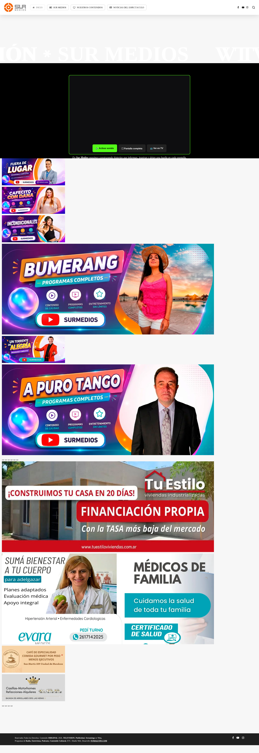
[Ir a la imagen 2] (6, 459)
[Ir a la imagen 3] (9, 459)
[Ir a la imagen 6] (17, 459)
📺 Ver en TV (156, 148)
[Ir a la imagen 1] (3, 459)
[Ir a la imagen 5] (14, 459)
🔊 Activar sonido (105, 148)
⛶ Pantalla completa (132, 148)
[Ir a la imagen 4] (11, 459)
